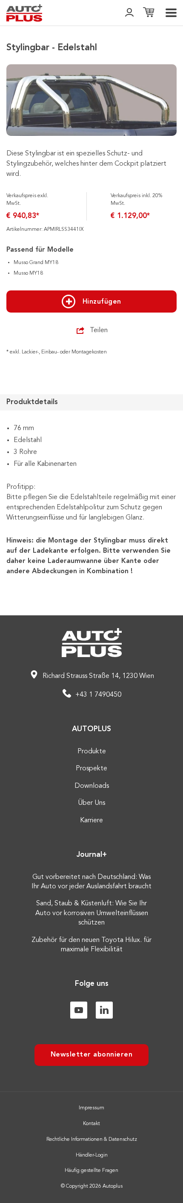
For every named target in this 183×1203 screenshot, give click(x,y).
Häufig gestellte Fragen (91, 1170)
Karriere (91, 820)
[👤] (129, 13)
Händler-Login (92, 1155)
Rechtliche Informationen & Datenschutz (91, 1139)
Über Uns (91, 803)
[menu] (171, 13)
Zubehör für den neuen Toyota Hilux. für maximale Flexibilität (91, 945)
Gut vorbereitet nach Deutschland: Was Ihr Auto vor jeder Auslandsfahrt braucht (91, 882)
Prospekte (91, 768)
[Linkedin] (104, 1010)
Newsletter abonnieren (92, 1054)
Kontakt (91, 1123)
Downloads (91, 786)
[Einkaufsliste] (148, 13)
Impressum (91, 1108)
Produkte (91, 751)
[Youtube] (78, 1010)
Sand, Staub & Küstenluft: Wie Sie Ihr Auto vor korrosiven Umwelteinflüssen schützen (91, 913)
